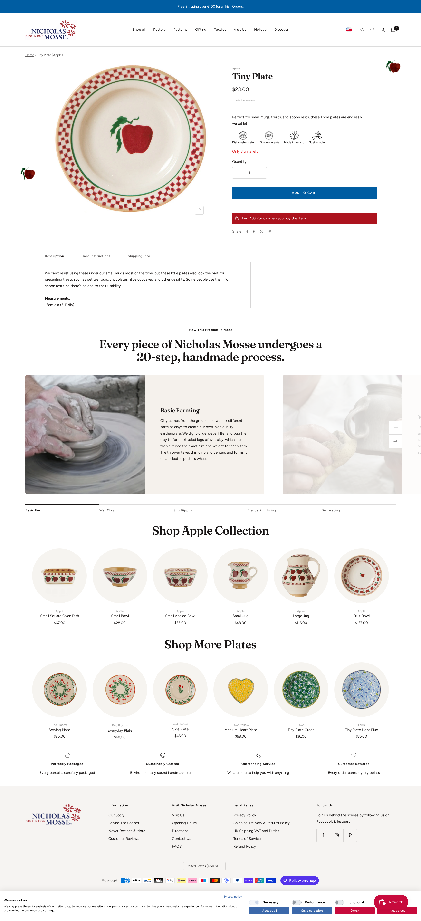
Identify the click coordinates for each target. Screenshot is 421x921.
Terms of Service (247, 838)
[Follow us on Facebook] (323, 835)
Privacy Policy (244, 815)
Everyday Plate (120, 728)
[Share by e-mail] (269, 231)
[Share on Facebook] (247, 231)
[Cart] (393, 30)
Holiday (260, 29)
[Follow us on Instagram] (336, 835)
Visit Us (240, 29)
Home (29, 55)
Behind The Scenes (123, 823)
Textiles (220, 29)
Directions (180, 831)
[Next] (395, 441)
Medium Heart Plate (240, 727)
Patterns (180, 29)
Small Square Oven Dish (59, 613)
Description (54, 256)
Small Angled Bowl (180, 613)
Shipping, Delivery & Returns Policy (261, 823)
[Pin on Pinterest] (254, 231)
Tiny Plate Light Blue (361, 727)
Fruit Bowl (361, 613)
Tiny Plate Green (301, 727)
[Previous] (395, 428)
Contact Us (181, 838)
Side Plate (180, 727)
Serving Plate (59, 727)
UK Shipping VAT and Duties (256, 831)
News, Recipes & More (126, 831)
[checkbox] (254, 902)
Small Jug (241, 613)
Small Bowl (120, 613)
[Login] (383, 30)
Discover (281, 29)
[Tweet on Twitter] (261, 231)
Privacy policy (233, 896)
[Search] (372, 30)
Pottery (159, 29)
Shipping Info (139, 256)
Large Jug (301, 613)
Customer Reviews (123, 838)
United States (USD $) (202, 866)
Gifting (200, 29)
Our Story (116, 815)
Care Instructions (96, 256)
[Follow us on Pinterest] (350, 835)
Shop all (139, 29)
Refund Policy (244, 846)
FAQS (177, 846)
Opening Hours (184, 823)
